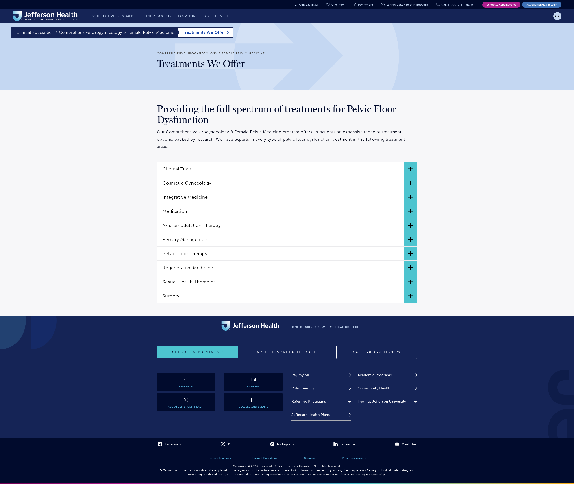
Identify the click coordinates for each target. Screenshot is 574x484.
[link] (321, 375)
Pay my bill (365, 4)
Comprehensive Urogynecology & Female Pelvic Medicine (116, 32)
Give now (337, 4)
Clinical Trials (308, 4)
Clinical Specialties (35, 32)
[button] (287, 169)
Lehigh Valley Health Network (407, 4)
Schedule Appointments (501, 4)
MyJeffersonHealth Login (541, 4)
